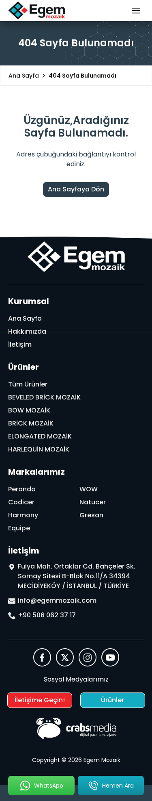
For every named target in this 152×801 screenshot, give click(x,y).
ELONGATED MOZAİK (40, 436)
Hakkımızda (27, 331)
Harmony (23, 515)
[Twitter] (65, 657)
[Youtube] (110, 657)
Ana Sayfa (25, 318)
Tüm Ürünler (27, 384)
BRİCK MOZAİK (31, 423)
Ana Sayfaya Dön (76, 189)
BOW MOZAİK (29, 410)
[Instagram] (87, 657)
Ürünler (112, 700)
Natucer (92, 502)
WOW (88, 489)
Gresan (91, 515)
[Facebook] (42, 657)
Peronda (22, 489)
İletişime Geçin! (40, 700)
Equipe (19, 528)
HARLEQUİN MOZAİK (38, 449)
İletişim (20, 344)
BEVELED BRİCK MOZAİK (44, 397)
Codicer (21, 502)
